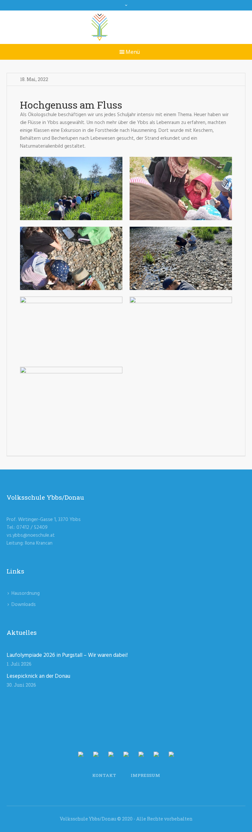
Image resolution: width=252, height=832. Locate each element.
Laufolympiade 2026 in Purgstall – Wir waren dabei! (67, 655)
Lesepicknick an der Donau (38, 676)
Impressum (145, 775)
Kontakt (104, 775)
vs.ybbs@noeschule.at (31, 535)
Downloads (23, 605)
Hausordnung (25, 593)
